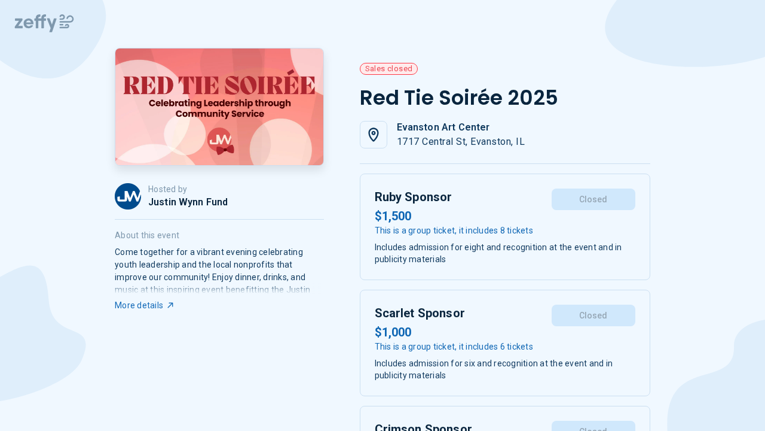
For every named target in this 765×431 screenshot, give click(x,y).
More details (139, 305)
